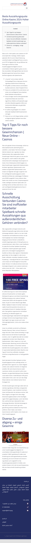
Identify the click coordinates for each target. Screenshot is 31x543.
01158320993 (6, 507)
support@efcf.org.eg (7, 510)
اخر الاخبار (4, 518)
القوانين (4, 522)
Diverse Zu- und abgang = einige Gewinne (15, 46)
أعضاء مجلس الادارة (7, 525)
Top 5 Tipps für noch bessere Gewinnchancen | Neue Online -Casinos (17, 33)
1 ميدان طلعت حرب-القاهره (9, 504)
